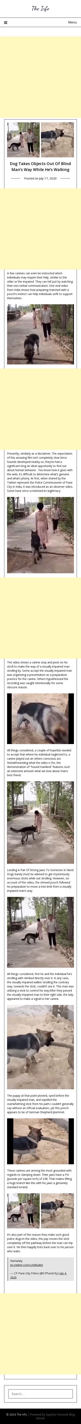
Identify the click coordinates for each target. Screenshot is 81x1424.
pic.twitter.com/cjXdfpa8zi (26, 1265)
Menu (72, 22)
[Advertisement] (40, 77)
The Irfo (40, 8)
